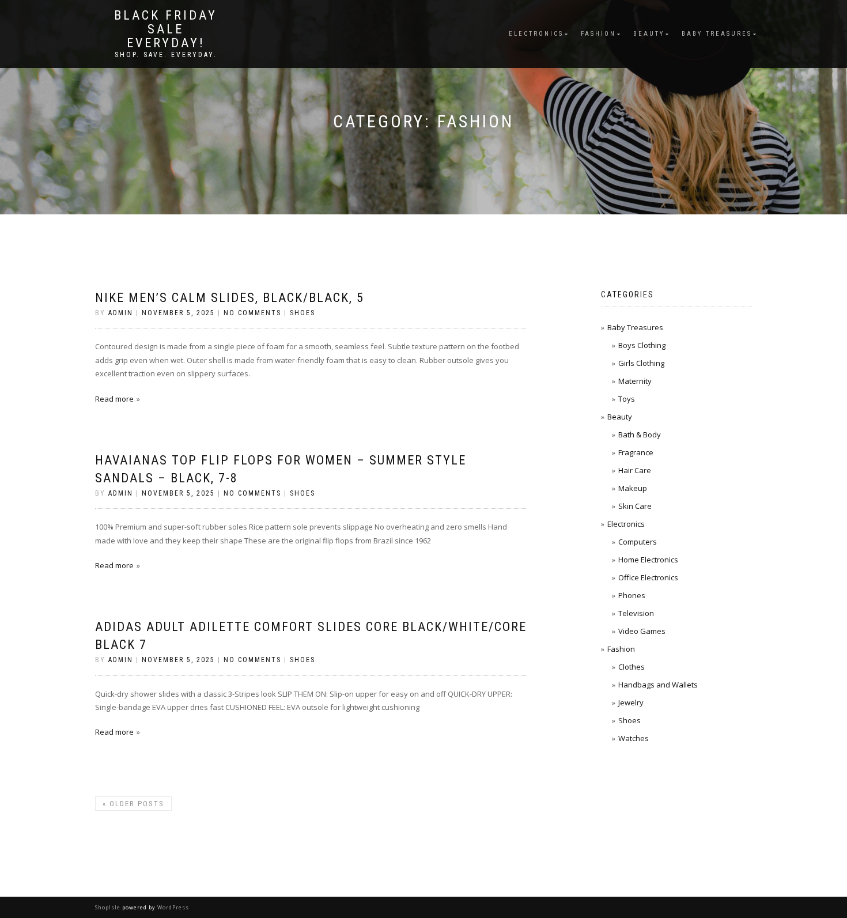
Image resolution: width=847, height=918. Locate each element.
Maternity (635, 381)
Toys (626, 399)
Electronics (536, 33)
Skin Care (635, 506)
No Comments (252, 313)
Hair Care (634, 470)
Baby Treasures (717, 33)
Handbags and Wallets (658, 684)
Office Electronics (648, 577)
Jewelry (631, 702)
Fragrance (635, 452)
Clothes (631, 667)
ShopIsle (108, 907)
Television (636, 613)
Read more (114, 399)
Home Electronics (648, 559)
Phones (631, 595)
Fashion (598, 33)
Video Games (642, 631)
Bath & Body (639, 434)
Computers (637, 542)
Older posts (133, 803)
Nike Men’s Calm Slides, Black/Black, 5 (229, 297)
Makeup (632, 488)
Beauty (648, 33)
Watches (633, 738)
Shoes (302, 313)
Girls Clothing (641, 363)
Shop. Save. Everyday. (166, 55)
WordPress (172, 907)
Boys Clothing (642, 345)
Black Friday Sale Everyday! (165, 29)
